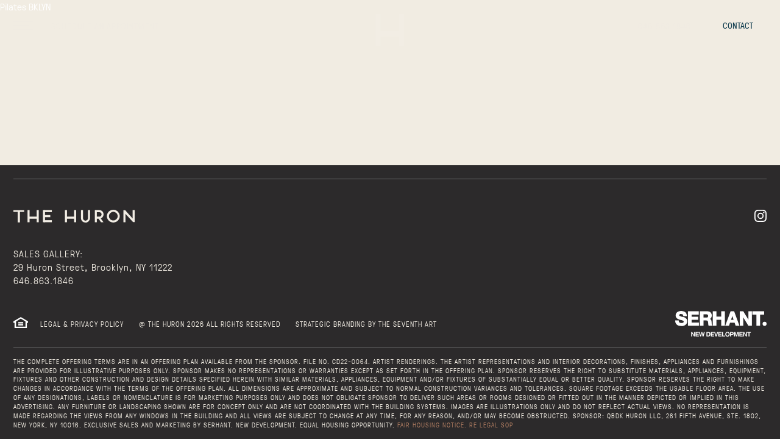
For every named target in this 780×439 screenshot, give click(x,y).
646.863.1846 (43, 280)
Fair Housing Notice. (432, 424)
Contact (738, 25)
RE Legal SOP (491, 424)
